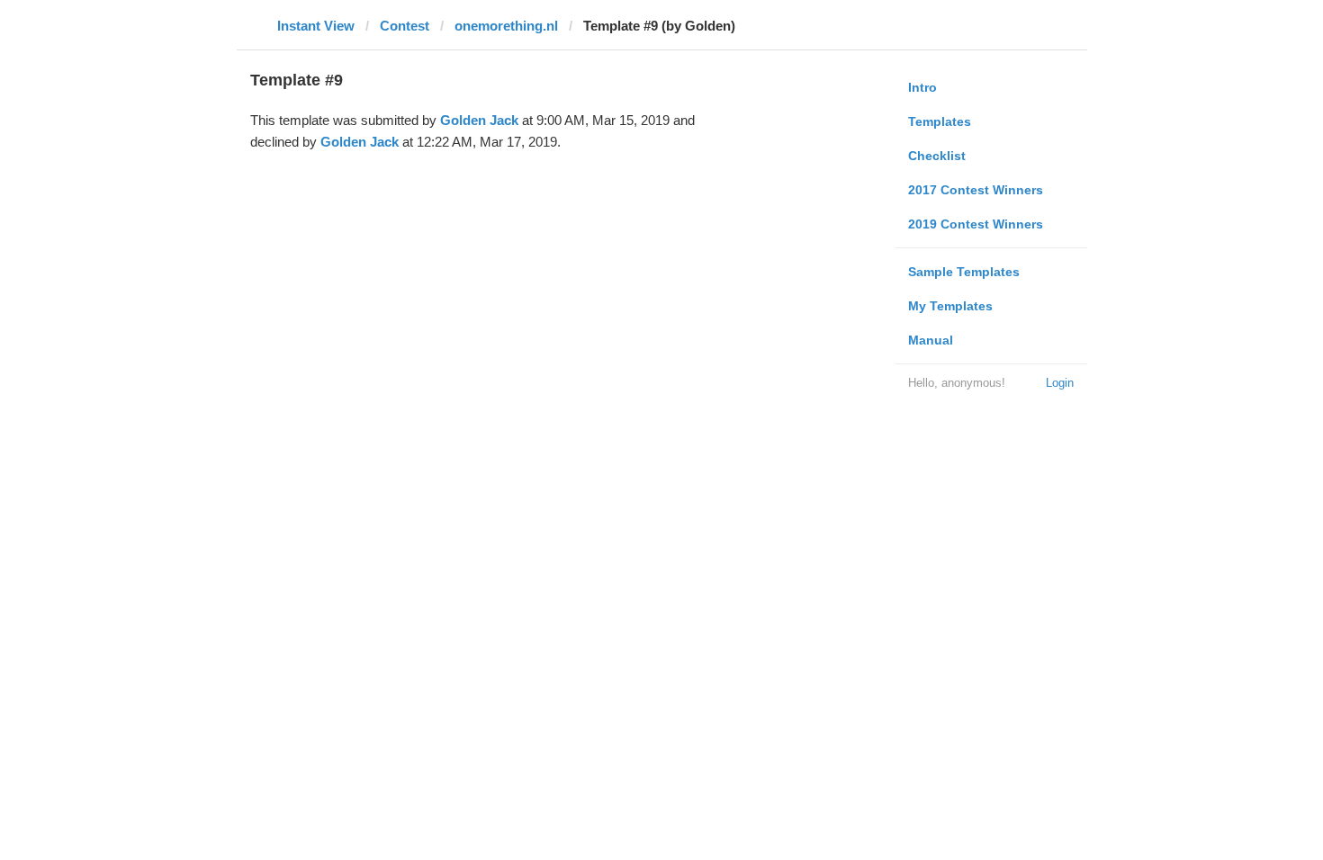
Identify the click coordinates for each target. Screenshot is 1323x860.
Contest (404, 25)
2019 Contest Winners (975, 224)
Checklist (937, 155)
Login (1060, 383)
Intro (922, 87)
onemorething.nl (506, 25)
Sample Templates (964, 271)
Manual (930, 340)
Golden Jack (479, 120)
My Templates (950, 306)
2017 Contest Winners (975, 190)
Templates (939, 121)
